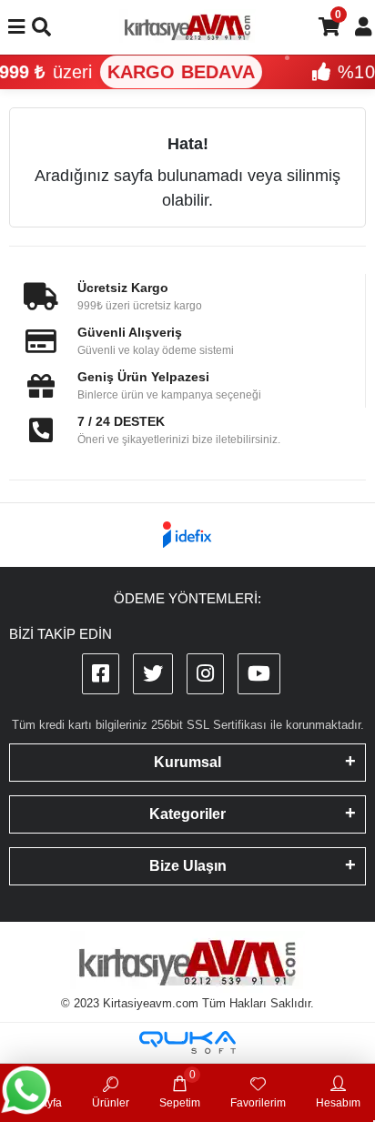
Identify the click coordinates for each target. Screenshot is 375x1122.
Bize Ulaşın (188, 866)
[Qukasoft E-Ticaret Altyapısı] (187, 1042)
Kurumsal (187, 762)
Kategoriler (187, 814)
